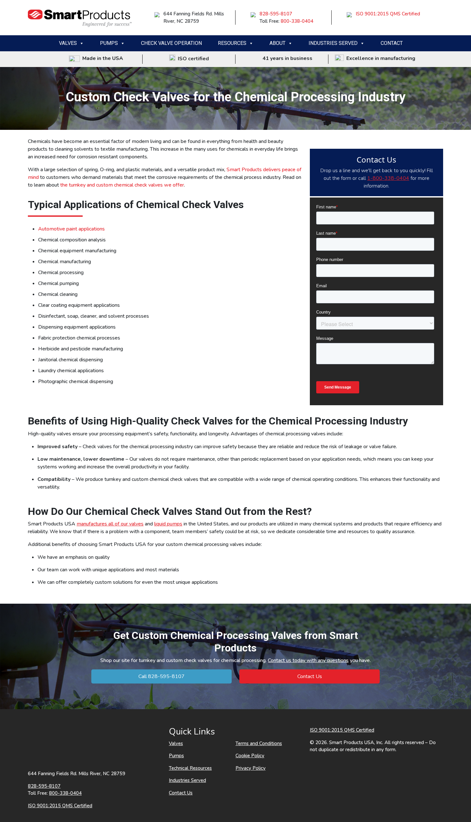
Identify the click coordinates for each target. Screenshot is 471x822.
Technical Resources (190, 768)
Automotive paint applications (71, 228)
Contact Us (309, 676)
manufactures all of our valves (110, 523)
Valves (68, 43)
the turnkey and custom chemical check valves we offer (122, 185)
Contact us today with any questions (308, 660)
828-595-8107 (276, 14)
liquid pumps (168, 523)
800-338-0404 (297, 21)
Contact (392, 43)
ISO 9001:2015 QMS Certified (388, 14)
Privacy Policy (251, 768)
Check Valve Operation (171, 43)
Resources (232, 43)
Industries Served (333, 43)
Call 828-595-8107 (161, 676)
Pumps (109, 43)
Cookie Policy (250, 755)
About (277, 43)
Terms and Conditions (259, 743)
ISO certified (192, 58)
